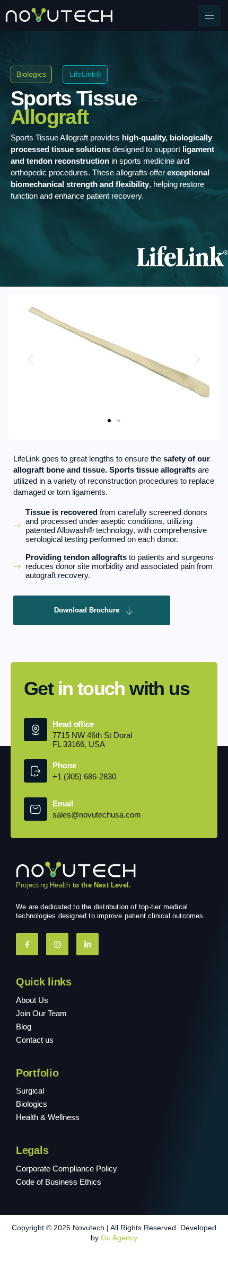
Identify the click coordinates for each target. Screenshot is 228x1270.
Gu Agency (119, 1237)
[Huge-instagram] (57, 944)
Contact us (35, 1039)
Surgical (30, 1090)
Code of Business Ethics (58, 1181)
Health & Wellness (48, 1117)
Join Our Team (41, 1013)
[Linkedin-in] (87, 944)
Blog (23, 1026)
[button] (30, 359)
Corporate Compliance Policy (66, 1168)
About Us (32, 1000)
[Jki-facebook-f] (27, 944)
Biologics (31, 1103)
